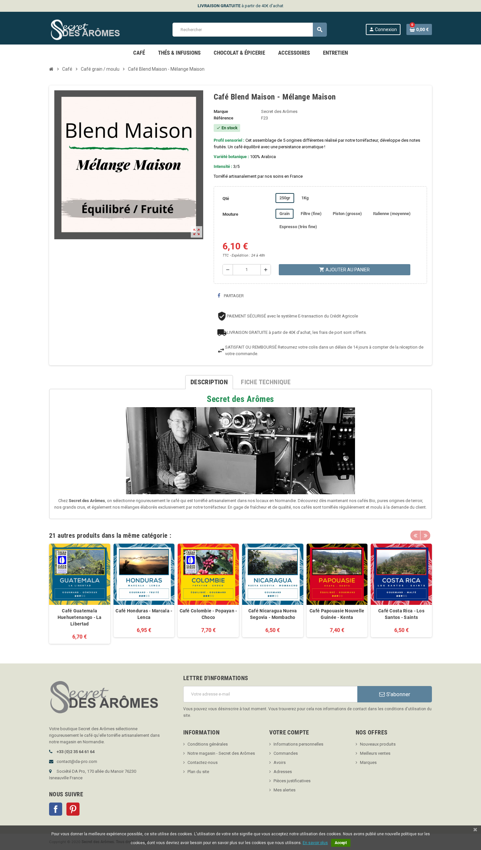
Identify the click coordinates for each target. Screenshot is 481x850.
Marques (368, 762)
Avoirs (280, 762)
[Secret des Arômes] (91, 29)
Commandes (286, 753)
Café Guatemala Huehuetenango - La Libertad (80, 617)
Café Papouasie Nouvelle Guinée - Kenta (337, 614)
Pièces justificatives (292, 780)
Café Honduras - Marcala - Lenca (144, 614)
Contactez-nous (202, 762)
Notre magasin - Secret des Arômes (221, 753)
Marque (221, 111)
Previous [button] (415, 535)
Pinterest (73, 809)
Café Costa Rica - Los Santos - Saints (401, 614)
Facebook (55, 809)
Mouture (230, 214)
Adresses (283, 771)
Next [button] (425, 535)
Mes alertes (284, 789)
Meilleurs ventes (375, 753)
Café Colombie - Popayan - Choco (208, 614)
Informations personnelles (298, 744)
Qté (226, 198)
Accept (341, 843)
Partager (233, 295)
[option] (79, 594)
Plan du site (198, 771)
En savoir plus (315, 843)
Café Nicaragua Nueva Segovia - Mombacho (272, 614)
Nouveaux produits (378, 744)
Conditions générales (207, 744)
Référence (223, 118)
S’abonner (397, 694)
